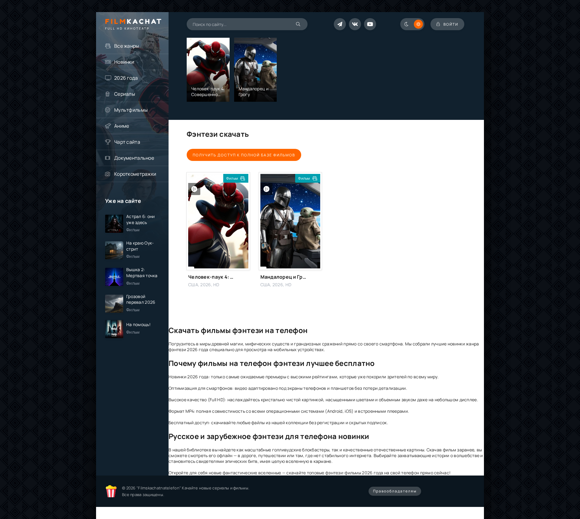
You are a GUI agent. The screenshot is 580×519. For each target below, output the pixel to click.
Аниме (121, 126)
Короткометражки (135, 174)
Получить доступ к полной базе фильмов (244, 155)
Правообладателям (395, 491)
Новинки (124, 62)
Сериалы (124, 94)
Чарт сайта (127, 142)
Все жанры (126, 46)
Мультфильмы (131, 110)
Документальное (134, 158)
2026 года (126, 78)
